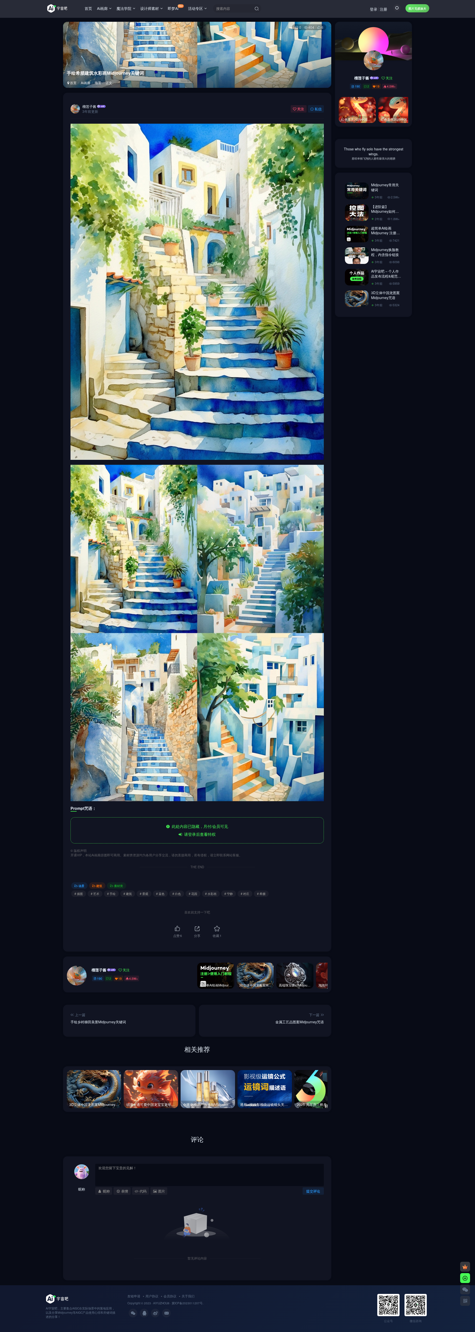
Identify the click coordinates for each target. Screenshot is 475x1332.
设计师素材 (149, 8)
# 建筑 (127, 893)
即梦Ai (175, 7)
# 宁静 (228, 893)
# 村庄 (245, 893)
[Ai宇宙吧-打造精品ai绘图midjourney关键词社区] (57, 1298)
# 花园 (193, 893)
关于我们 (188, 1296)
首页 (88, 8)
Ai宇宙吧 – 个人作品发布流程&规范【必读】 (385, 276)
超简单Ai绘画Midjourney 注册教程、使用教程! (385, 233)
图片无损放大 (417, 8)
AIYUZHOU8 (161, 1303)
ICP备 (178, 1303)
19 (120, 978)
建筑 (99, 886)
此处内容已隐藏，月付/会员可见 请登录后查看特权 (199, 830)
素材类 (118, 886)
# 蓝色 (160, 893)
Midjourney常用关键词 (385, 187)
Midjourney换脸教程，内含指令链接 (385, 252)
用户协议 (151, 1296)
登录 (373, 9)
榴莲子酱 (89, 106)
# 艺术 (95, 893)
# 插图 (78, 893)
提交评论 (313, 1191)
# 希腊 (261, 893)
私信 (318, 108)
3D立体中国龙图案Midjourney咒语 (385, 295)
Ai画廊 (102, 8)
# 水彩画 (210, 893)
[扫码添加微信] (465, 1289)
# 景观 (144, 893)
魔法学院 (124, 8)
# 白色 (176, 893)
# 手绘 (111, 893)
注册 (383, 9)
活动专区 (195, 8)
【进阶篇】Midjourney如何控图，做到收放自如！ (385, 214)
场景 (98, 82)
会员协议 (170, 1296)
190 (99, 978)
